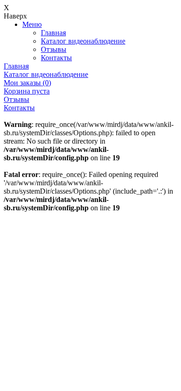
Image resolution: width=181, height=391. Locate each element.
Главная (53, 33)
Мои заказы (27, 83)
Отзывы (53, 49)
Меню (32, 24)
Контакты (56, 58)
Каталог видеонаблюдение (83, 41)
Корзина (27, 91)
